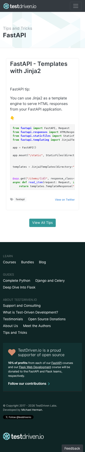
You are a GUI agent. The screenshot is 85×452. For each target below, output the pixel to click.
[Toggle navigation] (76, 6)
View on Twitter (65, 199)
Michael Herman (31, 409)
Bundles (27, 262)
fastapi (20, 199)
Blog (42, 262)
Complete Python (16, 281)
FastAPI (56, 362)
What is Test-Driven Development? (30, 312)
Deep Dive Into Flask (19, 287)
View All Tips (42, 223)
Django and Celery (50, 281)
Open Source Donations (47, 319)
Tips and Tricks (17, 28)
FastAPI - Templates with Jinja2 (38, 67)
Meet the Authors (37, 326)
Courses (9, 262)
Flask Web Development (35, 367)
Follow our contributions (27, 384)
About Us (10, 326)
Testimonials (13, 319)
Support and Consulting (22, 306)
